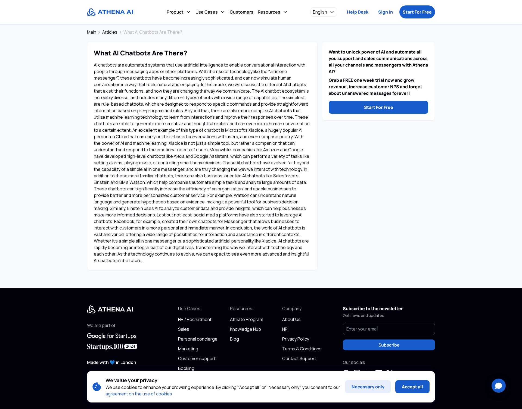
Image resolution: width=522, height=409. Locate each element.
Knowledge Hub (245, 329)
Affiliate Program (246, 319)
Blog (234, 339)
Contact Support (299, 358)
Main (91, 32)
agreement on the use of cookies (138, 394)
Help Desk (357, 12)
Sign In (385, 12)
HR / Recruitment (195, 319)
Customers (241, 12)
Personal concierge (197, 339)
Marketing (188, 349)
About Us (291, 319)
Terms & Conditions (302, 349)
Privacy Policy (295, 339)
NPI (285, 329)
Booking (186, 368)
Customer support (197, 358)
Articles (109, 32)
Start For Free (417, 12)
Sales (183, 329)
